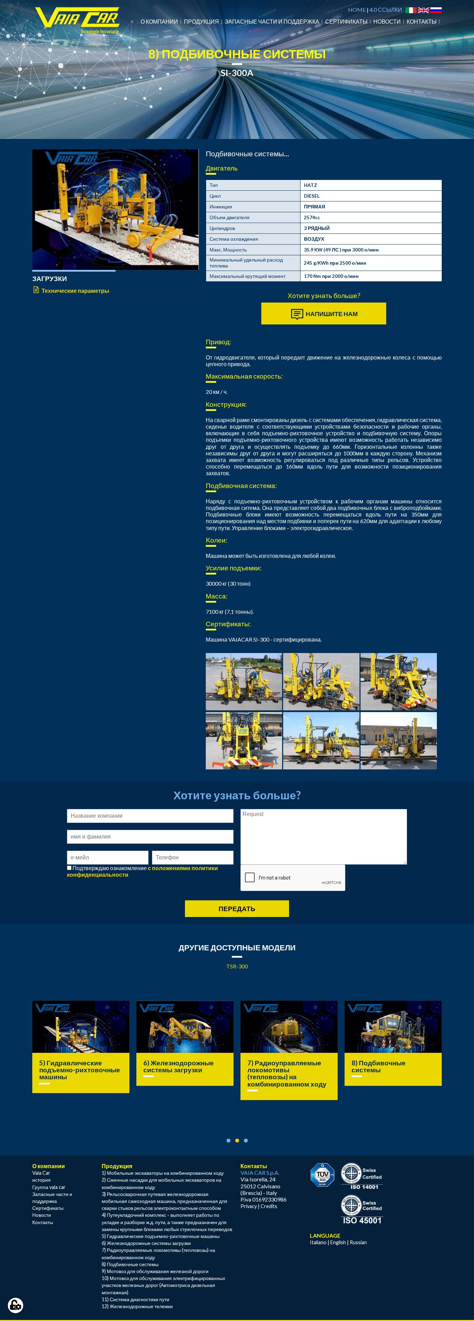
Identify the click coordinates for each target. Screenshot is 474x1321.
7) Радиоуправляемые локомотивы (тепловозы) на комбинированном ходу (182, 1073)
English (338, 1242)
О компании (159, 21)
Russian (358, 1242)
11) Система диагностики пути (135, 1299)
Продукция (201, 21)
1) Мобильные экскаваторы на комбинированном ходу (163, 1173)
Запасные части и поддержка (272, 21)
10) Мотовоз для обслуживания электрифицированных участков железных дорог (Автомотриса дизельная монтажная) (163, 1285)
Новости (387, 21)
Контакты (422, 21)
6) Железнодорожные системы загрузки (74, 1066)
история (41, 1180)
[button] (228, 1140)
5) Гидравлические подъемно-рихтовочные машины (161, 1236)
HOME (357, 9)
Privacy (248, 1206)
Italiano (318, 1242)
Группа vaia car (49, 1187)
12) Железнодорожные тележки (137, 1306)
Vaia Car (41, 1173)
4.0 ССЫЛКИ (386, 9)
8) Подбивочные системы (274, 1066)
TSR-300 (237, 966)
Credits (269, 1206)
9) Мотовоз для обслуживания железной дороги (392, 1070)
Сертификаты (346, 21)
